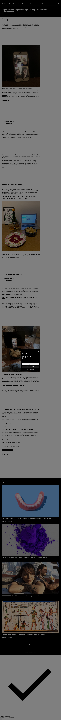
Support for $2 (30, 364)
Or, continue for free (30, 369)
